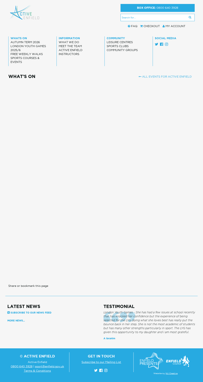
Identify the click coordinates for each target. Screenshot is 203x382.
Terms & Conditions (37, 370)
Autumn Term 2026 (25, 42)
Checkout (152, 26)
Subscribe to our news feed (31, 312)
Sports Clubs (118, 46)
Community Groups (122, 50)
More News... (16, 320)
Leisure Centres (120, 42)
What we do (69, 42)
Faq (134, 26)
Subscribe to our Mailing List (101, 362)
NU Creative (172, 373)
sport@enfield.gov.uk (49, 366)
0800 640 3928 (167, 7)
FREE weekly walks (27, 54)
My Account (175, 26)
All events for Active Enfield (166, 76)
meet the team (70, 46)
